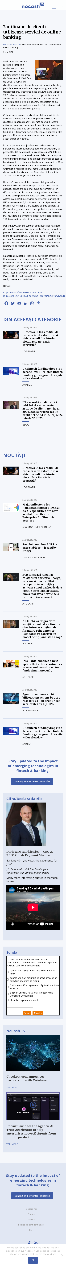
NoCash (7, 44)
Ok (33, 1260)
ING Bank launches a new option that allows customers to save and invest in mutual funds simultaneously (42, 665)
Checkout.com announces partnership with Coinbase (26, 1078)
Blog (25, 424)
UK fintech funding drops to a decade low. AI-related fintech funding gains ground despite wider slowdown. (42, 373)
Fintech (27, 643)
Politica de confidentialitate (31, 1224)
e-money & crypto (34, 557)
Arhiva (31, 1219)
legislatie (29, 351)
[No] (62, 1255)
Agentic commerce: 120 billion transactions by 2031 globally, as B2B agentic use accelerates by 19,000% (41, 699)
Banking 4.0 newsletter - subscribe (32, 781)
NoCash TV (15, 1030)
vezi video (12, 1087)
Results (38, 1013)
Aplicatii (28, 603)
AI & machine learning (36, 527)
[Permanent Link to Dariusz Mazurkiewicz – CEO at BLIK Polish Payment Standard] (26, 848)
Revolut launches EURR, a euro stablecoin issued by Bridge (39, 547)
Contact (31, 1214)
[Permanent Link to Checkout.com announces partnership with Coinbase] (33, 1073)
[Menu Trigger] (54, 6)
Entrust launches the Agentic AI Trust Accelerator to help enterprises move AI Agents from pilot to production (31, 1131)
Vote (27, 1013)
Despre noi (31, 1208)
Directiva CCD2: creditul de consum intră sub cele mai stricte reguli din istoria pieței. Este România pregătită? (40, 338)
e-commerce (30, 710)
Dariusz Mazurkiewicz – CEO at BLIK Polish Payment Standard (29, 853)
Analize (16, 44)
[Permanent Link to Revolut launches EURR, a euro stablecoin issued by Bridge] (11, 550)
